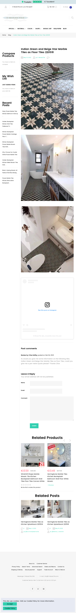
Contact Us (61, 567)
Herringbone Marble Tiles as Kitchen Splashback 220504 (32, 523)
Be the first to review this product (30, 487)
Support (39, 570)
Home (4, 35)
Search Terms (26, 567)
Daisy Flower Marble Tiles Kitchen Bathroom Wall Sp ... (10, 113)
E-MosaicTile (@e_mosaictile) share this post (47, 336)
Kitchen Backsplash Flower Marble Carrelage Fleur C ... (9, 134)
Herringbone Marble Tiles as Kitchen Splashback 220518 (58, 523)
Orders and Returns (50, 567)
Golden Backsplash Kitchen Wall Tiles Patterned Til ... (8, 124)
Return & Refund (60, 570)
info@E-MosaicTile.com (51, 576)
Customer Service (42, 564)
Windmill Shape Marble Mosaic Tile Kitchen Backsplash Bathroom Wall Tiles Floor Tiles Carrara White (32, 478)
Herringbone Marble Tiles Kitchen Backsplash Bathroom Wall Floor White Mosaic (57, 478)
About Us (31, 564)
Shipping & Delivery (17, 570)
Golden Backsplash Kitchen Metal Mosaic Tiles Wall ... (10, 162)
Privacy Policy (16, 567)
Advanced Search (37, 567)
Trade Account (48, 570)
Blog (9, 35)
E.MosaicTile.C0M (29, 576)
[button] (67, 7)
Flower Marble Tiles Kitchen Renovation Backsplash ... (8, 180)
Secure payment (30, 570)
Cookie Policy (10, 608)
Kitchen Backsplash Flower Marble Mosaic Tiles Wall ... (8, 144)
